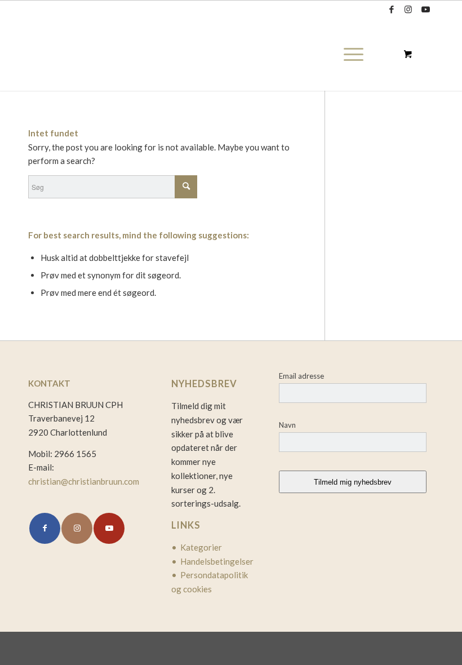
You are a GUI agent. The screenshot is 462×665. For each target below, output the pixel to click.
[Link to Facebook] (391, 9)
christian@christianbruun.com (83, 481)
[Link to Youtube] (425, 9)
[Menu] (350, 54)
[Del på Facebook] (44, 528)
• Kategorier (196, 547)
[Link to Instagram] (408, 9)
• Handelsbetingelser (212, 561)
